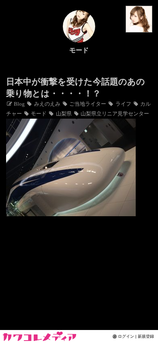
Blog (19, 104)
